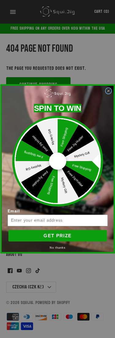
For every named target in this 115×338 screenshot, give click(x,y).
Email (13, 211)
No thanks (57, 248)
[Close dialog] (108, 91)
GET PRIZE (57, 235)
